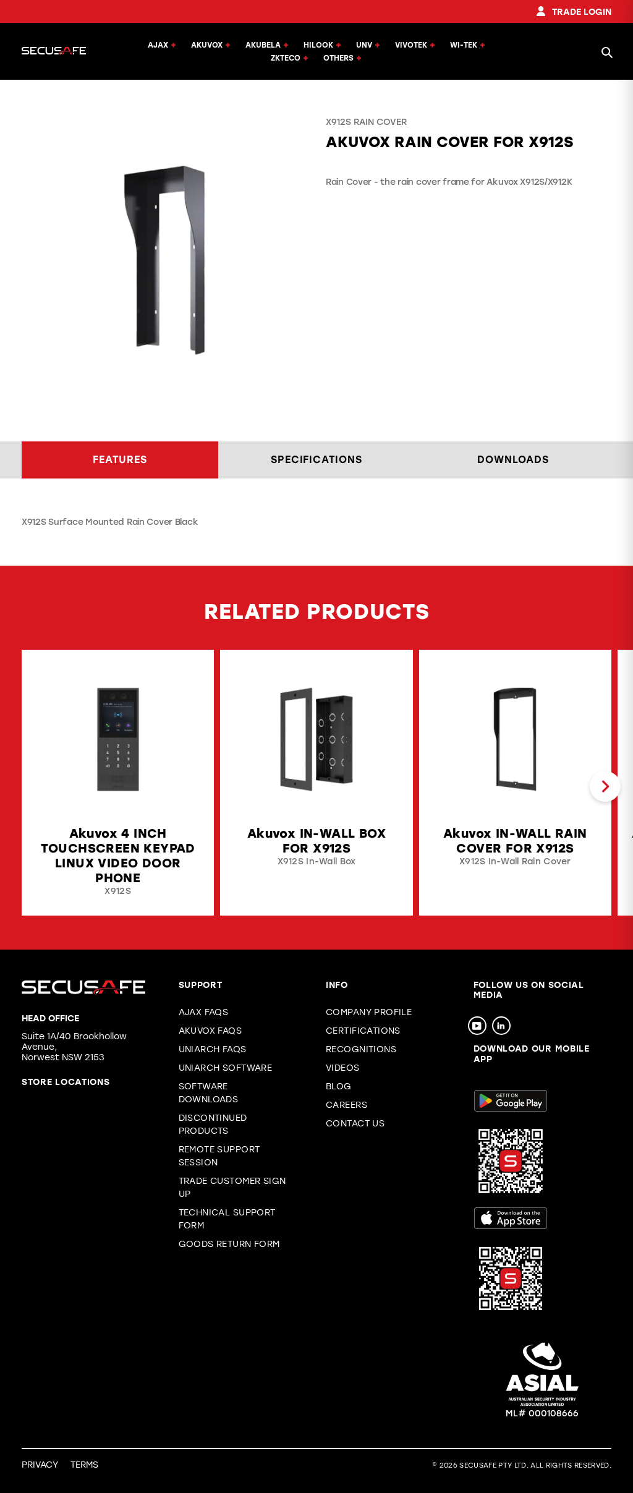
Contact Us (355, 1123)
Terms (84, 1465)
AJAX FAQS (204, 1012)
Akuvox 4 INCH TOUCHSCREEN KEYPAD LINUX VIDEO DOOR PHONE (118, 855)
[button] (27, 786)
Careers (346, 1105)
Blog (339, 1086)
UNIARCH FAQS (213, 1049)
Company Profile (369, 1012)
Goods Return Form (229, 1244)
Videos (343, 1068)
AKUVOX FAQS (210, 1031)
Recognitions (361, 1049)
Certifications (363, 1031)
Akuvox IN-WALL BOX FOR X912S (316, 841)
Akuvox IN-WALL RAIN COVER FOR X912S (515, 841)
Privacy (40, 1465)
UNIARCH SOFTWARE (226, 1068)
